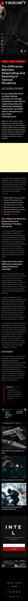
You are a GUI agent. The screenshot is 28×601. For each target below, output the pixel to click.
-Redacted (14, 214)
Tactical (12, 61)
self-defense (18, 88)
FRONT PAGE (10, 583)
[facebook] (2, 47)
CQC (3, 88)
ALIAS (16, 387)
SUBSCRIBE (14, 586)
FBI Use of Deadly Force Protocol (13, 480)
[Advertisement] (14, 157)
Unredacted (20, 61)
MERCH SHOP (18, 583)
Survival (5, 61)
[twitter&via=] (2, 44)
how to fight (10, 88)
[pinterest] (2, 40)
